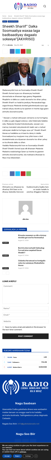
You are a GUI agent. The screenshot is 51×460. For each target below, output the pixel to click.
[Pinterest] (23, 51)
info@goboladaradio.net (28, 424)
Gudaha (5, 242)
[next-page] (7, 273)
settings (22, 452)
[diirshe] (3, 45)
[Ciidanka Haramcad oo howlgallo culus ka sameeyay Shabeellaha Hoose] (9, 264)
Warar (10, 16)
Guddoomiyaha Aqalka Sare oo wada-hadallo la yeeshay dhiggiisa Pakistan (38, 189)
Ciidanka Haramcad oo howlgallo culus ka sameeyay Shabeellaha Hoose (31, 263)
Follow (44, 362)
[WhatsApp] (28, 51)
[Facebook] (12, 51)
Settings (28, 456)
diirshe (10, 45)
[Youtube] (33, 442)
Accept (7, 456)
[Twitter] (17, 51)
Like (45, 357)
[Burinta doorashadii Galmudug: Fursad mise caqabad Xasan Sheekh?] (9, 252)
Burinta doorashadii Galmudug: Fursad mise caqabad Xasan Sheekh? (31, 250)
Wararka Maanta (13, 21)
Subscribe (43, 367)
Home (4, 16)
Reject (17, 456)
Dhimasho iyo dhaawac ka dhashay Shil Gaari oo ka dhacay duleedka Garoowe (13, 189)
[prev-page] (3, 273)
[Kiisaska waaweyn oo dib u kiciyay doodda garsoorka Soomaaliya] (9, 239)
